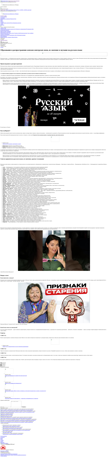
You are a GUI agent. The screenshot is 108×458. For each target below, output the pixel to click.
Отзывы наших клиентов (5, 22)
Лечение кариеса (3, 29)
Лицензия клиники (4, 453)
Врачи (1, 19)
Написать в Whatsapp (14, 13)
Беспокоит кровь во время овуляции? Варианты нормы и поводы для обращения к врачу (17, 412)
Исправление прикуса (4, 30)
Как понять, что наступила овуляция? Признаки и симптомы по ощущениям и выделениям (18, 420)
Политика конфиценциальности (20, 454)
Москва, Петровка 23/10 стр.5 (11, 9)
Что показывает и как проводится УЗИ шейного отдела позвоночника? (16, 430)
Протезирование (3, 36)
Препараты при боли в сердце (6, 416)
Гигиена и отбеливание (4, 34)
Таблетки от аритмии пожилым (6, 414)
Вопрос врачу (3, 9)
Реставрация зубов (29, 29)
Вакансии (12, 18)
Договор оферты (3, 455)
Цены (1, 20)
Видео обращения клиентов (15, 22)
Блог (15, 18)
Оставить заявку (3, 15)
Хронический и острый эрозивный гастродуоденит (12, 434)
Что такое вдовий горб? (7, 432)
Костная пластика (23, 33)
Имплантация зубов (4, 33)
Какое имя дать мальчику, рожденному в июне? (12, 143)
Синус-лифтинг (30, 33)
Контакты (2, 24)
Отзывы (2, 21)
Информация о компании (5, 18)
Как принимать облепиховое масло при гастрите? (12, 428)
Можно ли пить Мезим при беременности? (13, 383)
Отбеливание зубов (13, 35)
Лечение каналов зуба (11, 29)
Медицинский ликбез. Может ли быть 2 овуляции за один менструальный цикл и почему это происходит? (25, 390)
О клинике (2, 17)
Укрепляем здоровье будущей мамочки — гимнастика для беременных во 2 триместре (21, 398)
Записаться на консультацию (13, 0)
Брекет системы (3, 31)
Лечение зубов (3, 28)
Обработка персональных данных (6, 454)
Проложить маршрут (4, 450)
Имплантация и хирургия (5, 32)
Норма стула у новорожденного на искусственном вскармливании (15, 346)
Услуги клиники (3, 16)
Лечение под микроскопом (21, 29)
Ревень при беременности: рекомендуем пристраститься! (16, 375)
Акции (1, 23)
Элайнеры (9, 31)
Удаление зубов (17, 33)
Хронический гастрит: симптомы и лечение (11, 426)
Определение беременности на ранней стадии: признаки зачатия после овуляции (16, 418)
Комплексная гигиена (4, 35)
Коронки (5, 37)
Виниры (2, 37)
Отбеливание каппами (21, 35)
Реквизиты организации (12, 453)
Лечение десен (11, 33)
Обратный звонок (3, 40)
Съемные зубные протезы (12, 37)
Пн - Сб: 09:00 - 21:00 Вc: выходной (24, 9)
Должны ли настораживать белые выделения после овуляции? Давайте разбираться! (16, 422)
